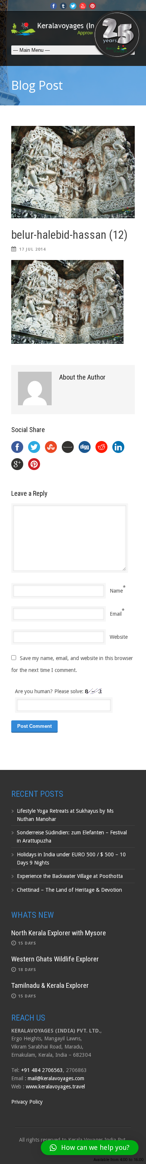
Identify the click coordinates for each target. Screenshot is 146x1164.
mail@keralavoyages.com (56, 1078)
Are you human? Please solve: (50, 691)
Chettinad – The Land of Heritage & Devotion (69, 890)
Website (119, 637)
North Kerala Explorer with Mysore (58, 933)
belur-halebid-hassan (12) (69, 235)
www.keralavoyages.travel (55, 1087)
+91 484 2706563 (42, 1070)
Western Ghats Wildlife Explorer (55, 959)
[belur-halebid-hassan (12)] (73, 172)
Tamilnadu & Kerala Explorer (50, 985)
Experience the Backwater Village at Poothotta (70, 876)
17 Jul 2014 (32, 249)
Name (116, 591)
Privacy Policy (27, 1102)
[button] (90, 1147)
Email (116, 614)
